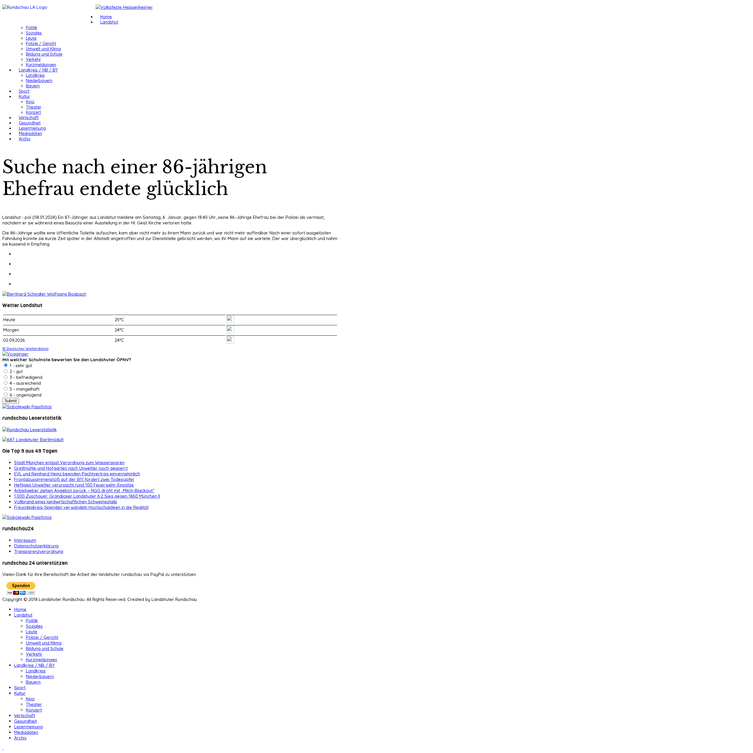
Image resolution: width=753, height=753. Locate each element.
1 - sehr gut (20, 365)
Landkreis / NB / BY (38, 70)
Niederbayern (39, 80)
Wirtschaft (29, 117)
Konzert (33, 112)
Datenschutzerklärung (36, 546)
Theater (33, 107)
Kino (30, 101)
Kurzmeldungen (41, 64)
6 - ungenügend (25, 395)
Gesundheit (30, 123)
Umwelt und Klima (43, 48)
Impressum (25, 540)
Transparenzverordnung (38, 551)
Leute (31, 38)
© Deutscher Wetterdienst (25, 348)
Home (106, 16)
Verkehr (33, 59)
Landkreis (35, 75)
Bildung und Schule (44, 54)
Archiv (25, 138)
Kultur (24, 96)
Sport (24, 91)
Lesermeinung (32, 128)
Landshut (109, 22)
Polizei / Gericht (41, 43)
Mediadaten (30, 133)
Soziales (34, 33)
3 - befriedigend (25, 377)
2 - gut (16, 371)
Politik (31, 27)
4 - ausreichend (25, 383)
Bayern (33, 86)
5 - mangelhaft (24, 389)
